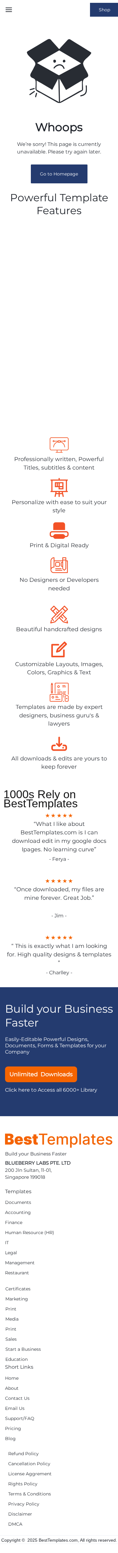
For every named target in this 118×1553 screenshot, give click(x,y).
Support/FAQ (19, 1418)
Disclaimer (20, 1514)
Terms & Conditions (29, 1494)
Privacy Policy (23, 1504)
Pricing (13, 1428)
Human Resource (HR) (29, 1232)
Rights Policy (22, 1484)
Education (16, 1359)
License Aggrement (30, 1474)
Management (20, 1263)
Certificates (18, 1289)
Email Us (15, 1408)
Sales (11, 1339)
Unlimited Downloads (41, 1074)
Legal (11, 1252)
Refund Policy (23, 1453)
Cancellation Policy (29, 1464)
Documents (18, 1202)
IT (7, 1242)
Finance (13, 1222)
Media (12, 1319)
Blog (10, 1438)
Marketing (16, 1299)
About (12, 1388)
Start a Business (23, 1349)
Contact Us (17, 1398)
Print (10, 1309)
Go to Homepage (59, 174)
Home (12, 1378)
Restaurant (17, 1273)
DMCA (15, 1524)
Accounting (18, 1212)
